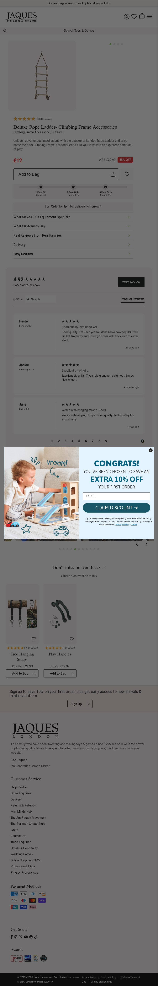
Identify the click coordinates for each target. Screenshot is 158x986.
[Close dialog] (151, 450)
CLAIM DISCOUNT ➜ (116, 507)
